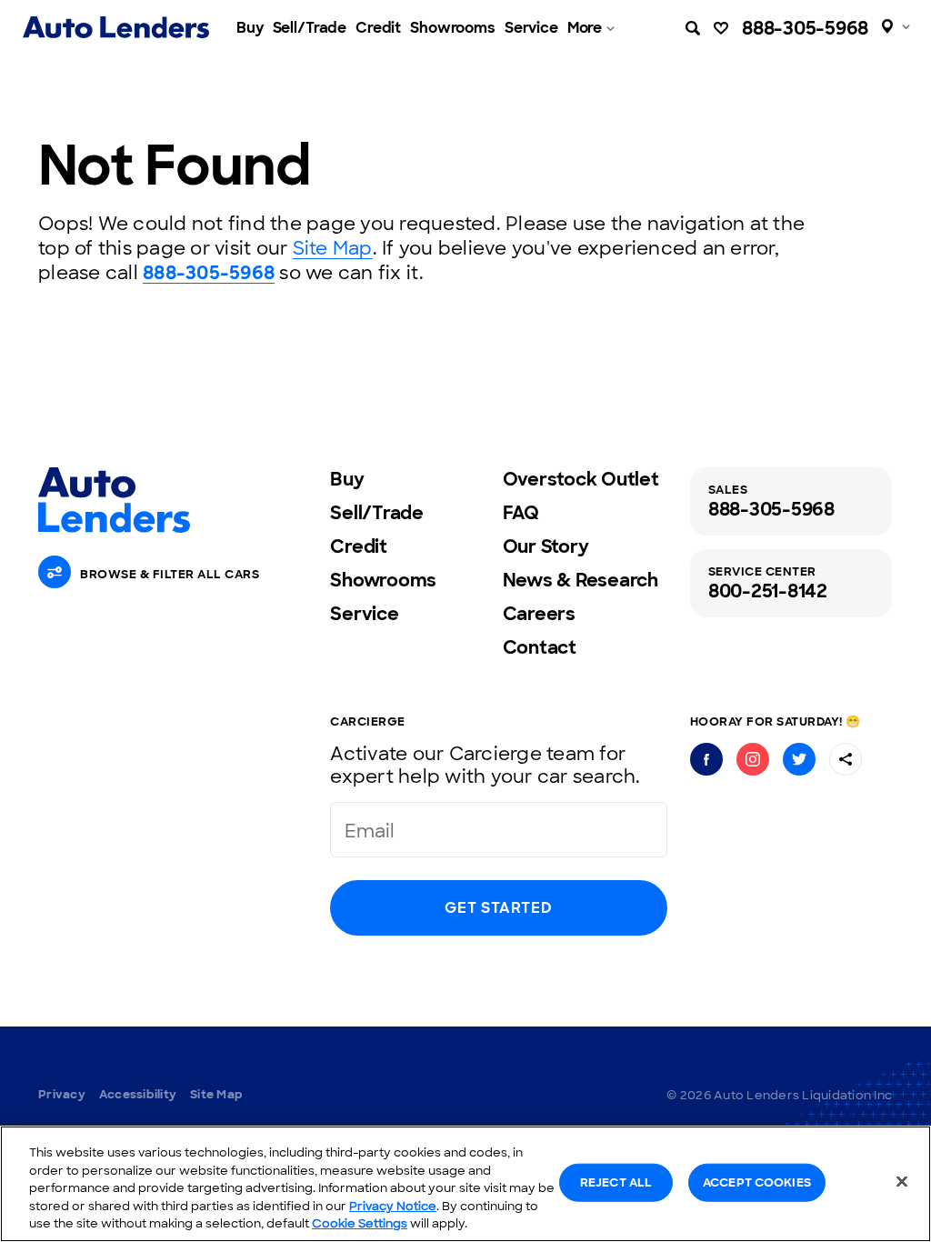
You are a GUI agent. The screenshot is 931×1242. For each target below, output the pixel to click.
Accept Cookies (757, 1182)
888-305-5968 (805, 28)
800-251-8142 (767, 591)
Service (531, 27)
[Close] (902, 1182)
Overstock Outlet (581, 479)
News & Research (580, 580)
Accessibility (137, 1094)
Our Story (546, 546)
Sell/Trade (310, 27)
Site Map (333, 248)
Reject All (616, 1182)
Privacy (61, 1094)
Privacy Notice (392, 1206)
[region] (465, 1184)
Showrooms (453, 27)
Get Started (498, 907)
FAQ (521, 513)
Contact (539, 647)
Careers (539, 614)
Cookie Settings (359, 1223)
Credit (378, 27)
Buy (250, 27)
